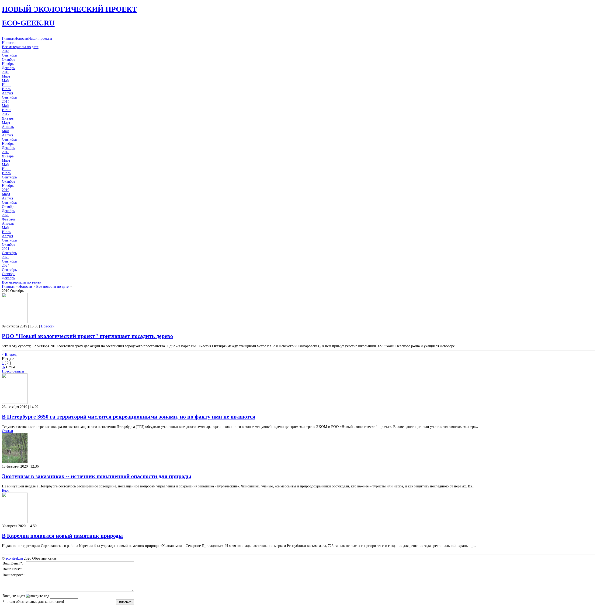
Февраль (8, 219)
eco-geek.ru (14, 558)
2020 (5, 215)
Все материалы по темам (21, 282)
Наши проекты (40, 38)
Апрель (8, 127)
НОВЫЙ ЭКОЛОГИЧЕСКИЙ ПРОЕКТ (69, 9)
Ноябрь (8, 64)
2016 (5, 72)
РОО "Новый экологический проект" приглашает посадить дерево (87, 336)
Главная (8, 38)
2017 (5, 114)
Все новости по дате (52, 286)
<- (3, 367)
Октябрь (8, 59)
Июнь (6, 85)
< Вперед (9, 354)
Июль (6, 89)
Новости (21, 38)
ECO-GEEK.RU (28, 23)
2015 (5, 101)
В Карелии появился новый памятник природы (62, 536)
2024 (5, 265)
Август (7, 93)
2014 (5, 51)
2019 (5, 190)
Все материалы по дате (20, 47)
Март (6, 76)
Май (5, 80)
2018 (5, 152)
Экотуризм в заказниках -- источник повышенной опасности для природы (96, 476)
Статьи (7, 431)
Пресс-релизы (13, 371)
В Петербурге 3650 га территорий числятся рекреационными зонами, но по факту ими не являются (128, 417)
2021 (5, 249)
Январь (8, 118)
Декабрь (8, 68)
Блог (5, 490)
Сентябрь (9, 55)
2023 (5, 257)
